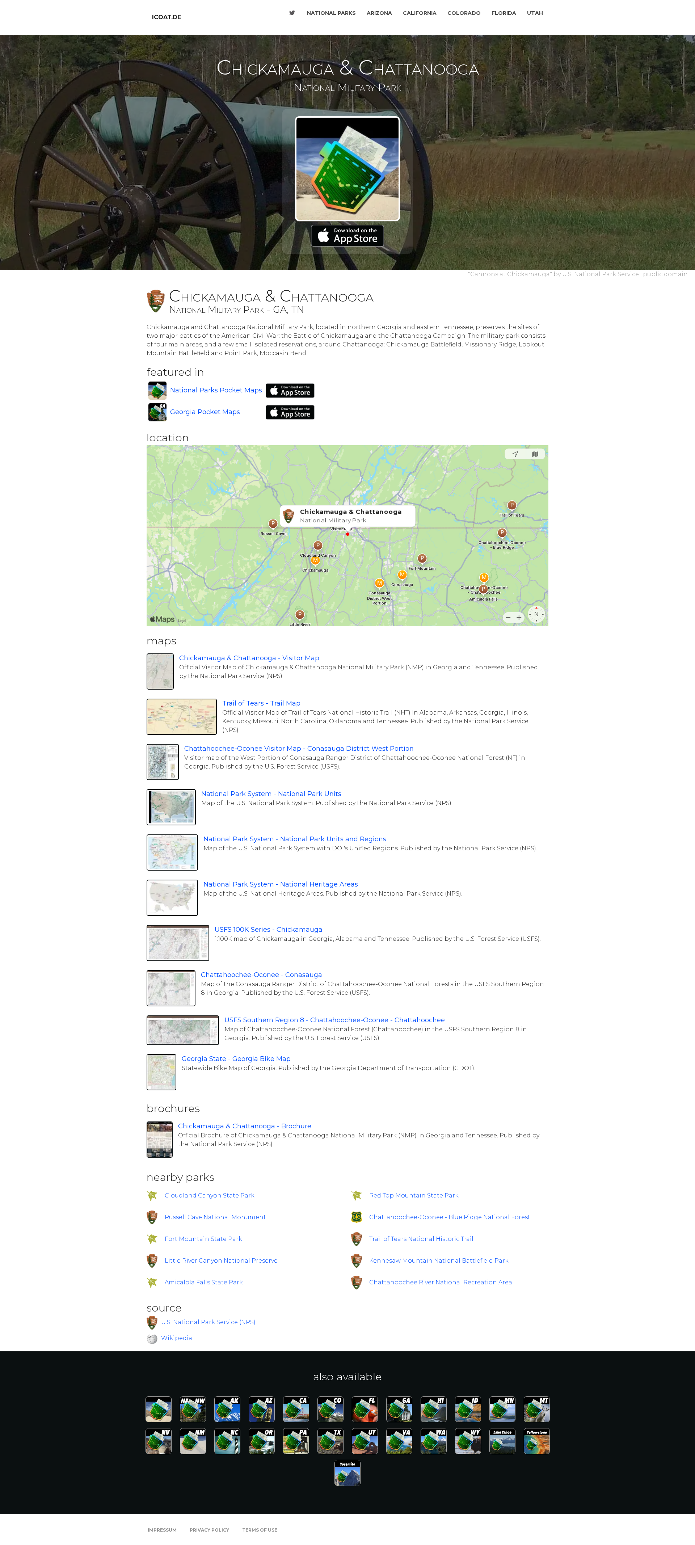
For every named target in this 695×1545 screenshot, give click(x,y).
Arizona (379, 13)
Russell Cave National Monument (215, 1217)
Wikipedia (176, 1338)
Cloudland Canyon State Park (209, 1195)
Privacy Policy (209, 1530)
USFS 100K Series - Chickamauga (269, 930)
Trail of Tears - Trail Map (261, 703)
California (420, 13)
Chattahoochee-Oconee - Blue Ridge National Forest (449, 1217)
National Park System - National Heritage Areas (280, 884)
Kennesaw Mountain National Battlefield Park (439, 1260)
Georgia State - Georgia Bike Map (236, 1059)
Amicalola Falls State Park (204, 1282)
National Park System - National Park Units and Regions (294, 839)
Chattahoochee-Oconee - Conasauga (261, 975)
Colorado (464, 13)
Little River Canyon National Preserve (221, 1260)
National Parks (331, 13)
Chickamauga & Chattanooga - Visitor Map (249, 658)
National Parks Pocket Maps (216, 390)
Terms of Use (259, 1530)
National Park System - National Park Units (271, 794)
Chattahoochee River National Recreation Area (440, 1282)
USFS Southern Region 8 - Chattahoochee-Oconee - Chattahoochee (334, 1020)
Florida (504, 13)
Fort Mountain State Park (203, 1238)
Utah (535, 13)
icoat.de (166, 17)
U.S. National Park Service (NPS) (208, 1321)
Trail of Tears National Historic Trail (421, 1238)
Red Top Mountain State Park (414, 1195)
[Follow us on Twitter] (292, 13)
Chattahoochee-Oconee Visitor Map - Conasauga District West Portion (299, 749)
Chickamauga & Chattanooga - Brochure (244, 1126)
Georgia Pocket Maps (205, 412)
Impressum (162, 1530)
